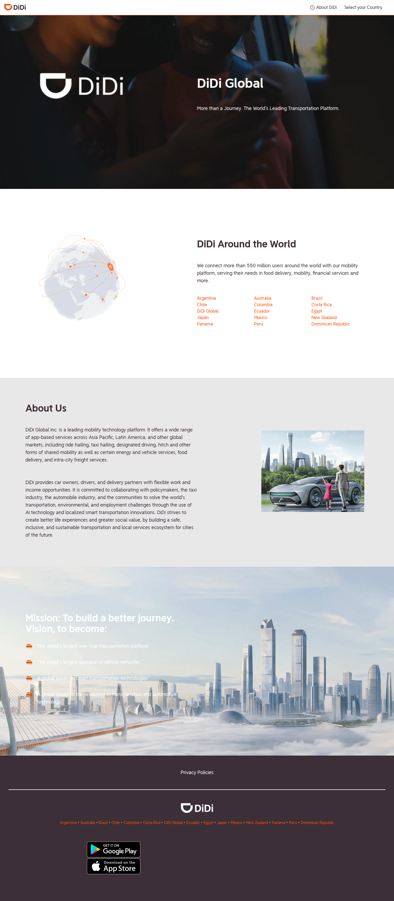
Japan (203, 317)
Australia (262, 298)
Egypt (316, 311)
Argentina (206, 298)
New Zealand (324, 317)
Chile (202, 304)
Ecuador (262, 311)
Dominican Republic (330, 324)
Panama (205, 324)
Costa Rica (321, 304)
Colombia (263, 304)
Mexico (260, 317)
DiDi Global (207, 311)
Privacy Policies (197, 772)
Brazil (316, 298)
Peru (258, 324)
